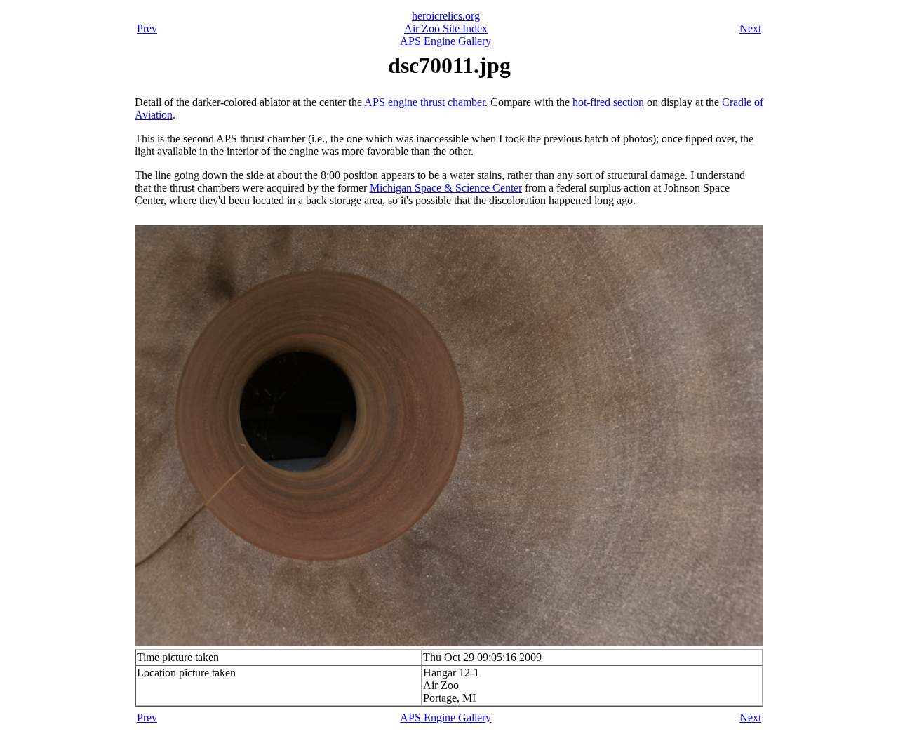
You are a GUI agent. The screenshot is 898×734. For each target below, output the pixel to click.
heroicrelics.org (446, 16)
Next (750, 28)
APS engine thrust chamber (424, 102)
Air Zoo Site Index (446, 28)
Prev (147, 28)
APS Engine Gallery (445, 41)
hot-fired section (608, 102)
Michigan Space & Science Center (446, 188)
